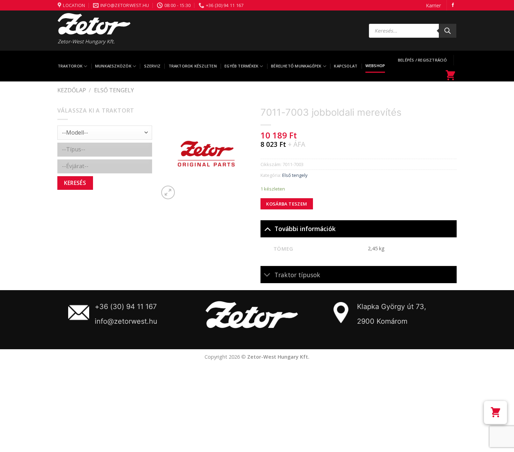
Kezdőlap (71, 90)
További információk (305, 228)
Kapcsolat (345, 66)
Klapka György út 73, (391, 306)
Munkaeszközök (113, 66)
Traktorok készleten (193, 66)
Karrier (433, 5)
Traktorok (70, 66)
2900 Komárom (382, 321)
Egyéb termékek (241, 66)
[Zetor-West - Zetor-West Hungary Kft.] (94, 24)
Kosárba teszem (286, 204)
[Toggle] (267, 228)
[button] (495, 412)
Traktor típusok (297, 275)
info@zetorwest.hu (126, 321)
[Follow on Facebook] (453, 5)
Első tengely (114, 90)
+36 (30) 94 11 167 (126, 306)
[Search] (447, 31)
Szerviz (152, 66)
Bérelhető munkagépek (296, 66)
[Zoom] (168, 192)
